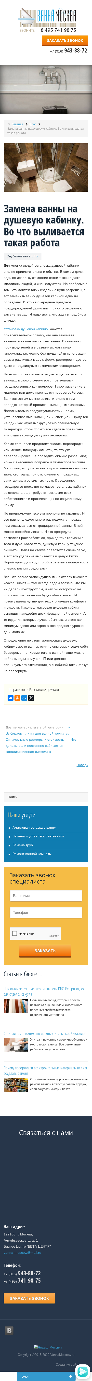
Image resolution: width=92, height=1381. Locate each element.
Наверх (82, 765)
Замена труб (23, 845)
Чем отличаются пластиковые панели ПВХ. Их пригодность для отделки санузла (46, 991)
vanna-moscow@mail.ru (22, 1252)
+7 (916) (22, 1274)
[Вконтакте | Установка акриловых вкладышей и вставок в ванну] (9, 1330)
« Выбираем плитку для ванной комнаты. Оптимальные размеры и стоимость (38, 733)
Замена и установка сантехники (38, 836)
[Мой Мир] (24, 698)
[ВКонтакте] (10, 698)
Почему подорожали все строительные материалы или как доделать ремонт (46, 1070)
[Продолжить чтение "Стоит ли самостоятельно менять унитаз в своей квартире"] (16, 1045)
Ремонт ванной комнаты (32, 854)
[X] (31, 698)
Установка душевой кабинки (26, 329)
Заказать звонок (65, 40)
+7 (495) (22, 1281)
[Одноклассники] (17, 698)
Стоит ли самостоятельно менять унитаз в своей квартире (45, 1033)
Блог (35, 256)
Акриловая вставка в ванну (34, 827)
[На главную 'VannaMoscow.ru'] (48, 19)
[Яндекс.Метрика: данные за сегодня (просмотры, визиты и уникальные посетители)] (48, 1348)
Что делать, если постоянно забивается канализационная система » (41, 746)
